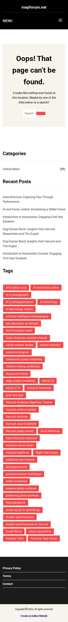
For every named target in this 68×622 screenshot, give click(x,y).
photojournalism (16, 467)
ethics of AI (13, 388)
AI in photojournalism (19, 302)
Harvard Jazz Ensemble (21, 424)
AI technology (48, 302)
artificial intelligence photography (27, 316)
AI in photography (17, 295)
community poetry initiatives (24, 359)
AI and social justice (46, 287)
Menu (7, 21)
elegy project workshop (20, 381)
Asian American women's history (26, 338)
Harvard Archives (17, 416)
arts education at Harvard (22, 323)
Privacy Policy (12, 568)
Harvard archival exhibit (21, 409)
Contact (8, 584)
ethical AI (48, 381)
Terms (7, 576)
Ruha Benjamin (15, 502)
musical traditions (17, 452)
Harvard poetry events (20, 431)
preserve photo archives (21, 488)
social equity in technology (23, 510)
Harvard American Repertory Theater (29, 402)
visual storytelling (40, 531)
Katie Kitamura (50, 431)
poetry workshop (16, 481)
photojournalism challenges (23, 474)
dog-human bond (17, 373)
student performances (20, 517)
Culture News (11, 169)
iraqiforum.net (34, 7)
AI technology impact (19, 309)
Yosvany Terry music (44, 538)
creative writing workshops (23, 366)
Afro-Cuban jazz (16, 287)
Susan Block (14, 531)
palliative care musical (20, 459)
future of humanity (39, 388)
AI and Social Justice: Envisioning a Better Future (34, 209)
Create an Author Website (34, 616)
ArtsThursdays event (19, 330)
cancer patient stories (19, 345)
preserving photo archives (22, 495)
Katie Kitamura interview (21, 438)
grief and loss (14, 395)
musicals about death (20, 445)
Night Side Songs (47, 452)
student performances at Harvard (27, 524)
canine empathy (50, 345)
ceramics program (17, 352)
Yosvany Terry (15, 538)
